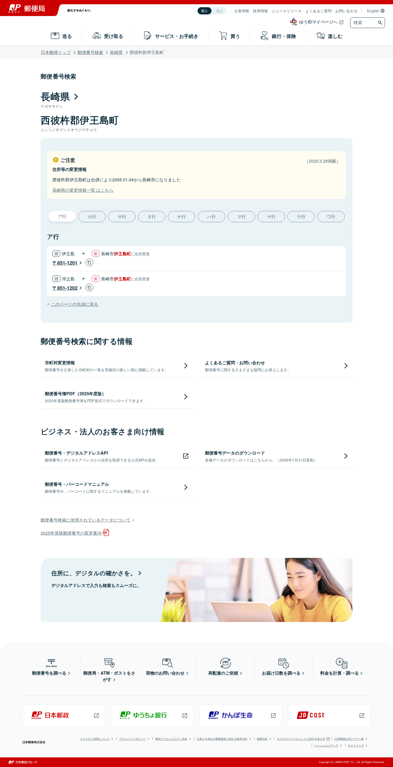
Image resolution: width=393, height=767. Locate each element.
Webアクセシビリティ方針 (171, 739)
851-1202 (67, 287)
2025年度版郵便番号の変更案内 (71, 533)
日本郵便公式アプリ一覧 (349, 739)
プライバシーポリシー (132, 739)
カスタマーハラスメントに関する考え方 (301, 739)
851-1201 (67, 262)
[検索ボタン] (381, 23)
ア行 (62, 216)
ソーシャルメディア (326, 745)
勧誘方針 (262, 739)
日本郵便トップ (56, 52)
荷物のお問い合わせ (165, 673)
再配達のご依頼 (223, 673)
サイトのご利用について (95, 739)
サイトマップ (356, 745)
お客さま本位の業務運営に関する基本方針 (222, 739)
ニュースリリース (287, 10)
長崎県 (116, 52)
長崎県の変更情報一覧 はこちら (82, 190)
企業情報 (241, 10)
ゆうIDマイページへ (318, 22)
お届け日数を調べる (281, 673)
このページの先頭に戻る (74, 304)
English (373, 10)
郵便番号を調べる (49, 673)
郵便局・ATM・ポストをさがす (109, 676)
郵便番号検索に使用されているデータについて (85, 520)
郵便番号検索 (90, 52)
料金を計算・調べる (339, 673)
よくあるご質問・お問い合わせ (331, 10)
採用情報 (260, 10)
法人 (219, 11)
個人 (204, 11)
